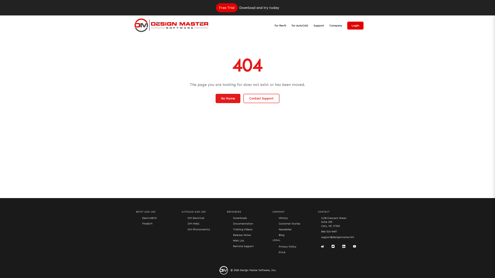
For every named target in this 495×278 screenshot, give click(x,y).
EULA (282, 252)
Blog (281, 235)
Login (355, 25)
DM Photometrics (199, 229)
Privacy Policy (287, 246)
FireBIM (147, 223)
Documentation (243, 223)
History (283, 218)
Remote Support (243, 246)
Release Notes (242, 235)
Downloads (240, 218)
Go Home (228, 98)
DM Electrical (196, 218)
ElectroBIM (149, 218)
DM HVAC (194, 223)
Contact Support (261, 98)
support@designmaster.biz (337, 237)
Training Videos (243, 229)
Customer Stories (289, 223)
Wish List (238, 240)
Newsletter (285, 229)
